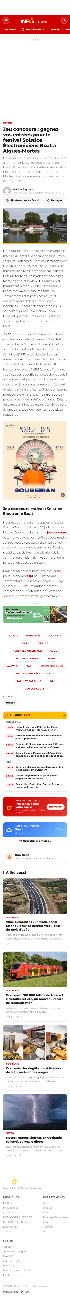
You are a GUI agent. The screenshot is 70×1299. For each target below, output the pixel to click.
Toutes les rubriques (15, 1251)
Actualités (32, 635)
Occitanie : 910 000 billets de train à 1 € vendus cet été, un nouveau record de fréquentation (35, 999)
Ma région (33, 29)
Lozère (50, 658)
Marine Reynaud (23, 189)
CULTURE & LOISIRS (15, 1221)
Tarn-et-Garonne (29, 681)
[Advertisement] (35, 77)
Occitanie (54, 635)
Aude (53, 651)
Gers (50, 673)
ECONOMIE (10, 1226)
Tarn (30, 666)
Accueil (7, 1246)
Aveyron (13, 666)
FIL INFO (10, 29)
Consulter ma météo (37, 841)
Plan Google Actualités (16, 1270)
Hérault (42, 643)
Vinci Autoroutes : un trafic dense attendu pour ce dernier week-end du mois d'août (33, 925)
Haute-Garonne (52, 666)
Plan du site (10, 1265)
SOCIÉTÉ (8, 1212)
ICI (15, 414)
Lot (50, 681)
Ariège (8, 122)
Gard (25, 643)
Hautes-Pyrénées (28, 673)
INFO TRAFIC (11, 1207)
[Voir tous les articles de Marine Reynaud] (7, 191)
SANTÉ (7, 1231)
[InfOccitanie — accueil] (35, 20)
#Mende (10, 702)
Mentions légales (13, 1275)
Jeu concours (35, 689)
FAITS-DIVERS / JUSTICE (17, 1217)
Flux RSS (8, 1256)
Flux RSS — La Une (14, 1260)
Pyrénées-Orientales (28, 651)
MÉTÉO (55, 29)
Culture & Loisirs (26, 658)
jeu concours (57, 532)
